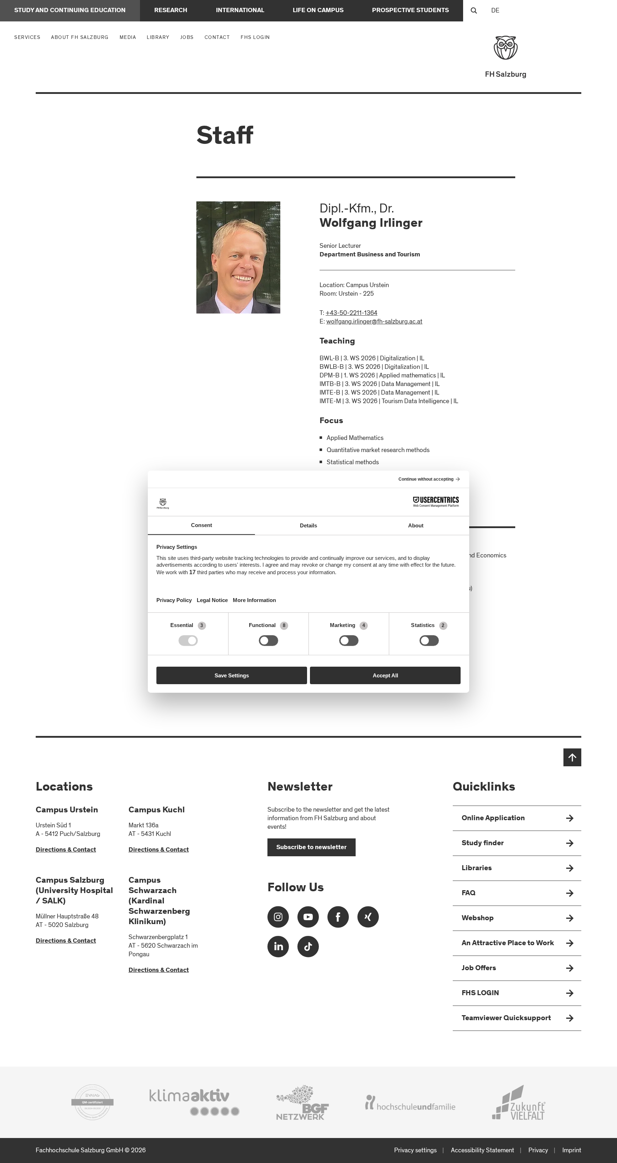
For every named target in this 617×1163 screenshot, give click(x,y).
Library (158, 37)
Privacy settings (415, 1150)
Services (29, 37)
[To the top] (572, 757)
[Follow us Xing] (368, 920)
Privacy (538, 1150)
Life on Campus (318, 10)
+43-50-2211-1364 (351, 313)
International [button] (240, 10)
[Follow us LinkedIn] (278, 949)
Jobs (187, 37)
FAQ (469, 893)
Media (130, 37)
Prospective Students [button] (410, 10)
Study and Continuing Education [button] (70, 10)
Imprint (571, 1150)
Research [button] (170, 10)
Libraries (477, 868)
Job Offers (479, 968)
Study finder (483, 843)
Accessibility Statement (482, 1150)
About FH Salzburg (81, 37)
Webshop (478, 918)
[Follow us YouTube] (308, 920)
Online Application (493, 818)
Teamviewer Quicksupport (506, 1018)
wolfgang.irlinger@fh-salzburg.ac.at (374, 321)
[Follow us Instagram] (278, 920)
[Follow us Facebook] (338, 920)
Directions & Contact (66, 850)
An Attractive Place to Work (508, 943)
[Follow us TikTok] (308, 949)
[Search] (474, 10)
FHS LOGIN (255, 37)
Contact (217, 37)
